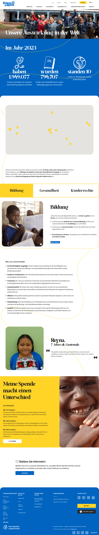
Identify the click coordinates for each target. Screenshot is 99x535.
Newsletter (94, 532)
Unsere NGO (6, 496)
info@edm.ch (37, 507)
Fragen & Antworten (20, 505)
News (65, 2)
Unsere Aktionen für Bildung (6, 507)
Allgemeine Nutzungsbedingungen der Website (75, 526)
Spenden (83, 2)
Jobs (19, 501)
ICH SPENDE (12, 441)
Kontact (59, 2)
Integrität (20, 509)
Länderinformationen (78, 6)
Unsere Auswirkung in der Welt (6, 501)
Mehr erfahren (55, 242)
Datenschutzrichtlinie (58, 526)
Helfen (91, 6)
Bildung (39, 6)
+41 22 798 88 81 (38, 504)
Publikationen (73, 2)
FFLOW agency (74, 529)
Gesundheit (49, 6)
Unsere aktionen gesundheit (5, 513)
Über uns (29, 6)
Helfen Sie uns (5, 518)
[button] (56, 130)
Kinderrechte (62, 6)
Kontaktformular (22, 512)
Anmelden (25, 473)
